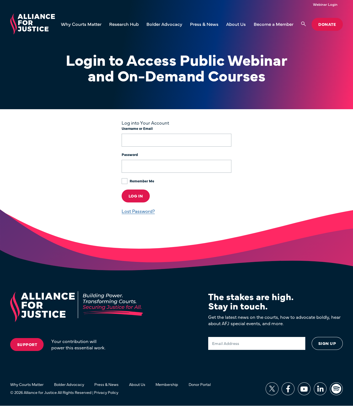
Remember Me (141, 180)
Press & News (204, 24)
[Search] (303, 24)
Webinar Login (325, 4)
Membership (167, 384)
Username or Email (137, 128)
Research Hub (124, 24)
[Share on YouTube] (304, 388)
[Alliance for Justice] (32, 24)
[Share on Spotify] (336, 388)
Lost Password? (138, 211)
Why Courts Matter (81, 24)
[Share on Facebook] (288, 388)
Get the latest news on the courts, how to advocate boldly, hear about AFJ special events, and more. (274, 320)
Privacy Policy (106, 392)
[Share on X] (272, 388)
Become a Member (273, 24)
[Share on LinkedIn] (320, 388)
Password (130, 154)
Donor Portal (200, 384)
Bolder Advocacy (164, 24)
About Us (236, 24)
